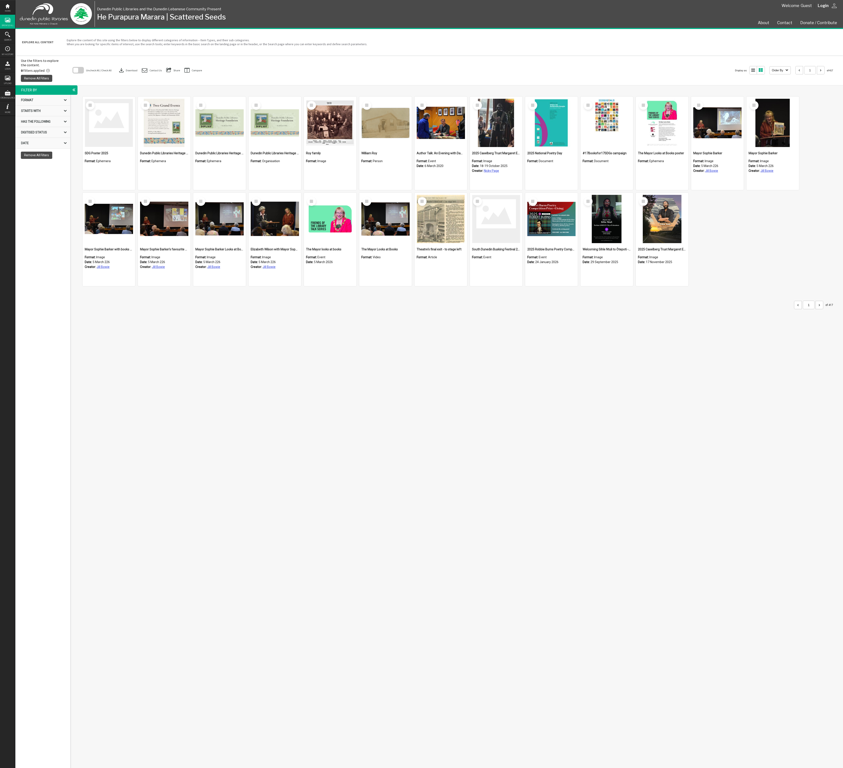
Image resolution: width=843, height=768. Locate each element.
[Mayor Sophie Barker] (717, 123)
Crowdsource (7, 97)
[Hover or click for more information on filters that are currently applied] (48, 70)
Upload (7, 83)
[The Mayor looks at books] (330, 219)
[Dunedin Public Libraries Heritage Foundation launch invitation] (164, 123)
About (763, 22)
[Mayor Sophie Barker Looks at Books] (219, 219)
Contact (784, 22)
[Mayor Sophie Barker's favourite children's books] (164, 219)
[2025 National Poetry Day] (551, 123)
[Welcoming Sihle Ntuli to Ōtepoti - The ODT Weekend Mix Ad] (607, 219)
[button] (152, 70)
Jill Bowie (711, 170)
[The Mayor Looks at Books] (385, 219)
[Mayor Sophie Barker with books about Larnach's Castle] (109, 219)
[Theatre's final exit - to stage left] (441, 219)
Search (7, 39)
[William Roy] (385, 123)
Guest (806, 5)
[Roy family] (330, 123)
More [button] (7, 112)
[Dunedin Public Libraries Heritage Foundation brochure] (219, 123)
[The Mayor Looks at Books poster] (662, 123)
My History (7, 54)
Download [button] (127, 70)
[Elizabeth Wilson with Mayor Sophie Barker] (275, 219)
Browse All (8, 25)
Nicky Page (491, 170)
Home (8, 10)
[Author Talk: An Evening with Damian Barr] (441, 123)
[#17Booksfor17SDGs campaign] (607, 123)
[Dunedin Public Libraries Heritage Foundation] (275, 123)
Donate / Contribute (818, 22)
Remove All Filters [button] (36, 78)
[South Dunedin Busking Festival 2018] (496, 219)
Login (8, 68)
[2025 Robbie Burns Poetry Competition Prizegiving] (551, 219)
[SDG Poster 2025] (109, 123)
